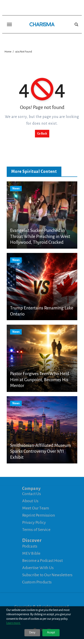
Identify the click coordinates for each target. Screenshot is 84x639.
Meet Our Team (35, 508)
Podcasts (29, 546)
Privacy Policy (34, 522)
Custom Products (37, 582)
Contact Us (31, 493)
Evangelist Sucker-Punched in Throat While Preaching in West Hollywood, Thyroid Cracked (40, 236)
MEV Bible (31, 553)
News (15, 188)
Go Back (42, 133)
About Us (30, 501)
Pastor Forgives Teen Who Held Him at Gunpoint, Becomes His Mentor (39, 379)
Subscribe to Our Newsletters (47, 575)
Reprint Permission (38, 515)
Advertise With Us (38, 567)
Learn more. (13, 623)
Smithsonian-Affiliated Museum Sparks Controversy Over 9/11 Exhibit (40, 451)
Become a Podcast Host (42, 560)
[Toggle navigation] (9, 24)
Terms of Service (36, 529)
